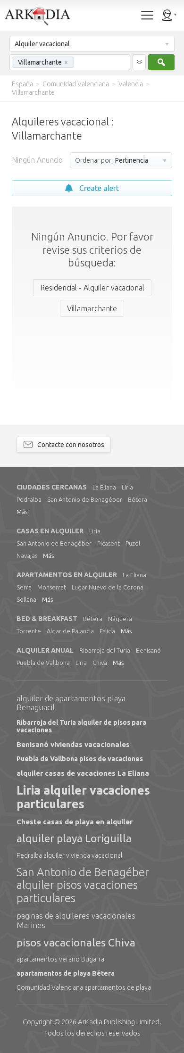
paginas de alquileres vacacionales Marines (76, 920)
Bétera (137, 499)
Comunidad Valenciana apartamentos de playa (84, 987)
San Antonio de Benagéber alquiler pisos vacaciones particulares (83, 885)
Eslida (107, 631)
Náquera (120, 618)
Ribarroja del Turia (104, 650)
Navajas (27, 555)
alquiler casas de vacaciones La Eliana (83, 773)
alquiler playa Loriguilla (74, 838)
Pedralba (29, 499)
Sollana (26, 599)
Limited (118, 1022)
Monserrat (51, 587)
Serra (24, 587)
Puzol (132, 543)
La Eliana (104, 487)
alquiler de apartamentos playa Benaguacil (71, 703)
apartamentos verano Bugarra (60, 959)
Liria (127, 487)
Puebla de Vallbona (43, 662)
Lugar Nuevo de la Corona (107, 587)
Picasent (108, 543)
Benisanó (148, 650)
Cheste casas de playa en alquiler (75, 822)
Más (22, 511)
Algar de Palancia (70, 631)
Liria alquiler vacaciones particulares (83, 797)
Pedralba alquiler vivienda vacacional (69, 855)
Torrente (29, 631)
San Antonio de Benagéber (84, 499)
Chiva (99, 662)
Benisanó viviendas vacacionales (73, 744)
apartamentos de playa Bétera (66, 973)
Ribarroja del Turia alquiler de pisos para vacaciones (81, 726)
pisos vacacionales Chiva (76, 942)
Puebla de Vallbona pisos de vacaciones (80, 759)
